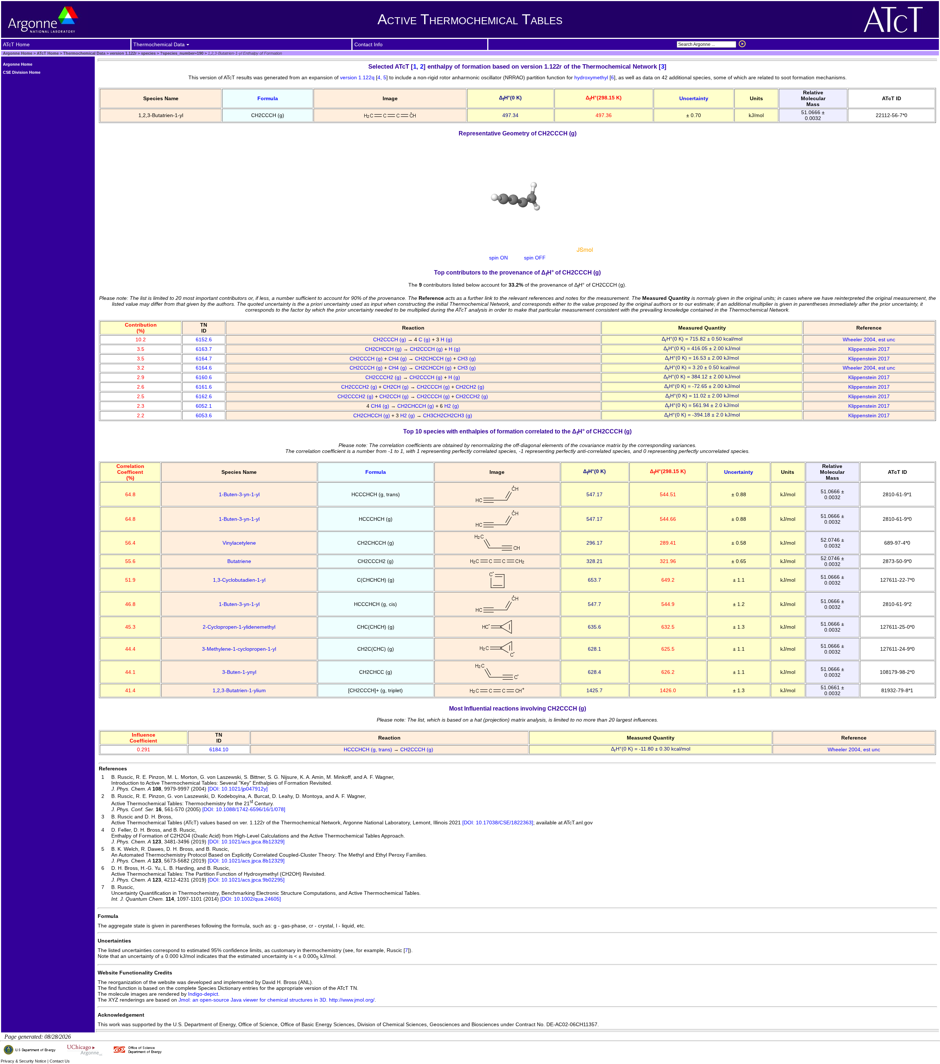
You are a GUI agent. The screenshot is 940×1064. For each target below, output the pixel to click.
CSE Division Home (21, 72)
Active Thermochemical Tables (470, 19)
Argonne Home (17, 53)
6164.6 (204, 368)
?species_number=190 (181, 53)
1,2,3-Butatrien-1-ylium (239, 690)
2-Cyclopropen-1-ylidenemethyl (239, 627)
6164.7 (204, 359)
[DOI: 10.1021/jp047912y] (238, 789)
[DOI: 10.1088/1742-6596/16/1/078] (243, 809)
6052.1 (204, 406)
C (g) (425, 339)
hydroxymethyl (591, 77)
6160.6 (204, 377)
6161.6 (204, 387)
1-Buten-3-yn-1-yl (239, 494)
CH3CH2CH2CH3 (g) (448, 415)
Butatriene (239, 561)
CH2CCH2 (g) (472, 396)
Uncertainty (693, 98)
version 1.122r (123, 53)
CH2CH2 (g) (471, 387)
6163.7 (204, 349)
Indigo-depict (203, 994)
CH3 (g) (467, 359)
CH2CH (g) (396, 387)
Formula (267, 98)
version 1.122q (358, 77)
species (148, 53)
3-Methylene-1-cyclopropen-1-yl (239, 649)
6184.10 (218, 749)
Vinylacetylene (239, 543)
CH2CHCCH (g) (384, 349)
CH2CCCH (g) (390, 339)
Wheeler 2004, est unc (869, 339)
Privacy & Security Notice (23, 1061)
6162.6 (204, 396)
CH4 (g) (398, 359)
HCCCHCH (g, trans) (369, 749)
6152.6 (204, 339)
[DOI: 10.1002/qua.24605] (250, 899)
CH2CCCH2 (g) (384, 377)
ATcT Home (48, 53)
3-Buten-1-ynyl (239, 672)
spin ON (498, 258)
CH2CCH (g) (394, 396)
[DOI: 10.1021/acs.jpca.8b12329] (246, 842)
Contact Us (60, 1061)
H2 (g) (452, 406)
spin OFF (535, 258)
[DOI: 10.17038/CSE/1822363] (497, 822)
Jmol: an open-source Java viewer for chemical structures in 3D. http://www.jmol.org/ (276, 1000)
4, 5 (381, 77)
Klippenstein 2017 (869, 349)
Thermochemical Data (84, 53)
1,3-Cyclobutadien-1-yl (239, 580)
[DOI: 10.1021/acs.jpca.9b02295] (246, 880)
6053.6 (204, 415)
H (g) (447, 339)
